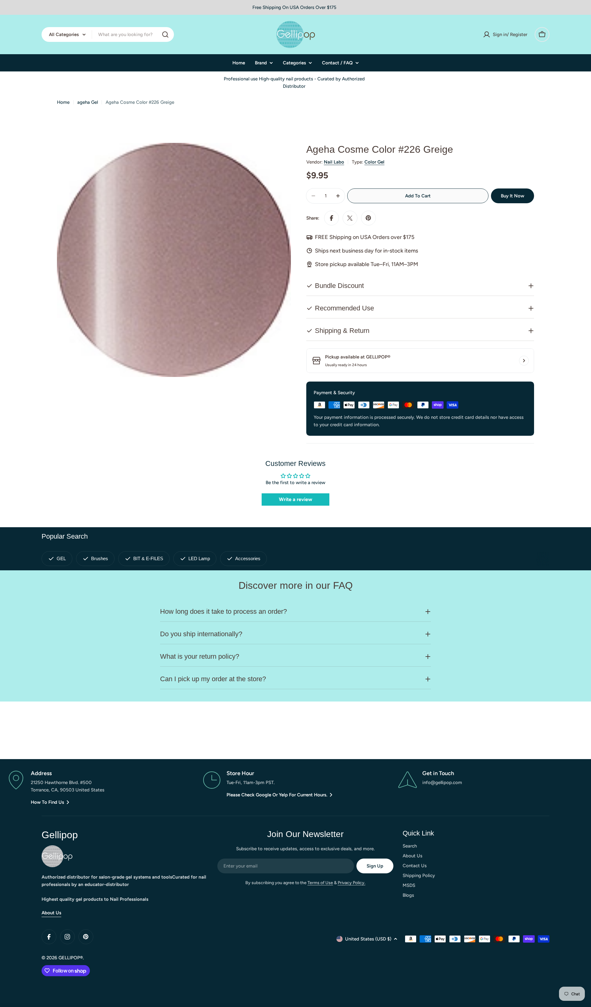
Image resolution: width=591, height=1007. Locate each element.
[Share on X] (350, 218)
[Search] (165, 34)
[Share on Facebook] (331, 218)
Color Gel (374, 162)
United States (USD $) (368, 939)
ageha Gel (87, 102)
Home (63, 102)
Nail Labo (334, 162)
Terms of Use (320, 882)
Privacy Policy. (351, 882)
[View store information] (524, 361)
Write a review (295, 499)
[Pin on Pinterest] (368, 218)
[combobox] (108, 34)
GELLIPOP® (70, 957)
